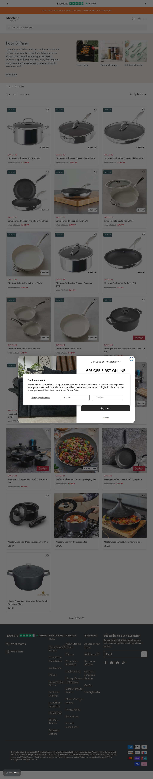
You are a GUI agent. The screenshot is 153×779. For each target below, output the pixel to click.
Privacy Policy (72, 389)
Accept (67, 397)
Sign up (106, 408)
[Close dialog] (131, 359)
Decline (100, 397)
